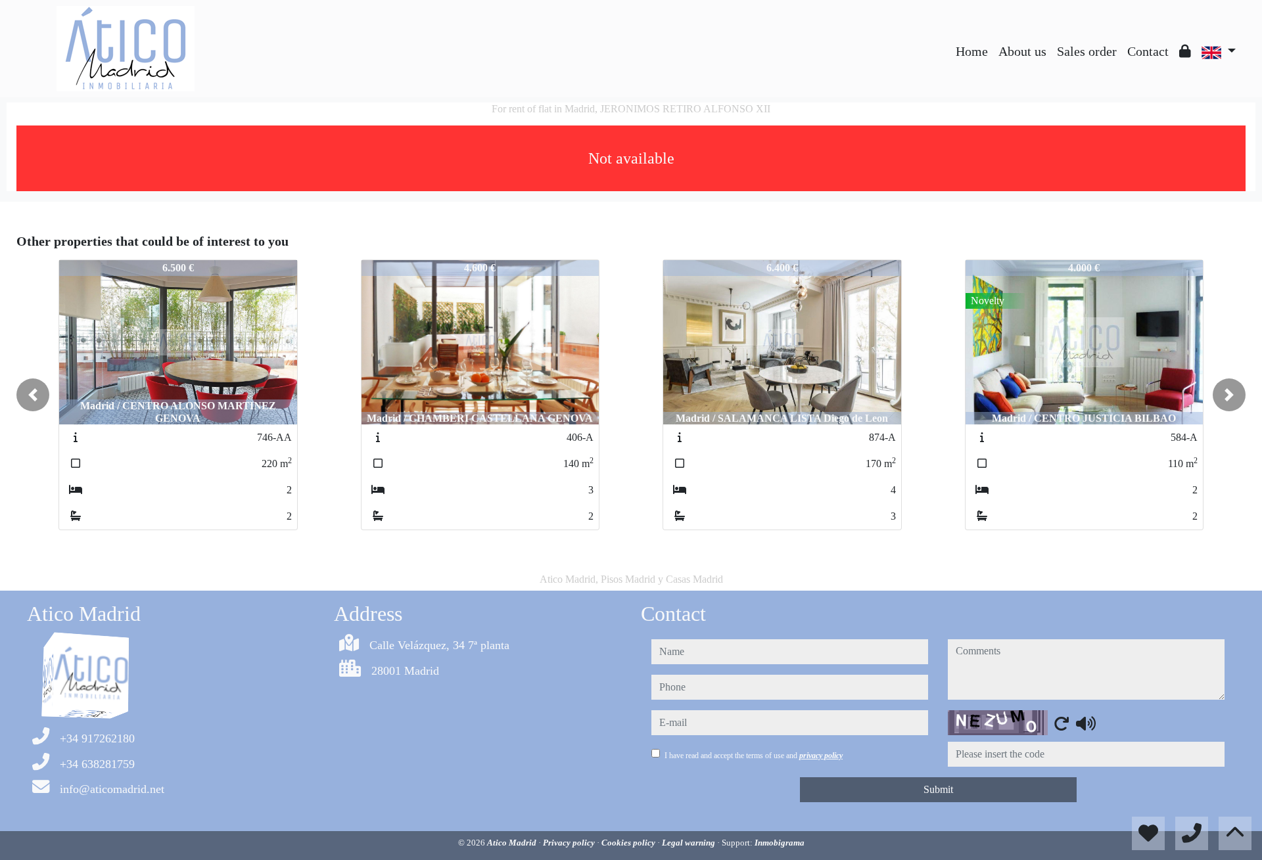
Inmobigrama (780, 843)
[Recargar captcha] (1061, 723)
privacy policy (821, 755)
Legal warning (689, 843)
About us (1022, 51)
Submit (938, 789)
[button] (32, 394)
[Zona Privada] (1185, 51)
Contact (1148, 51)
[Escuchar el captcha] (1085, 723)
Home (972, 51)
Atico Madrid (512, 843)
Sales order (1087, 51)
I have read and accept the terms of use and (754, 755)
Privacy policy (570, 843)
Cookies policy (629, 843)
